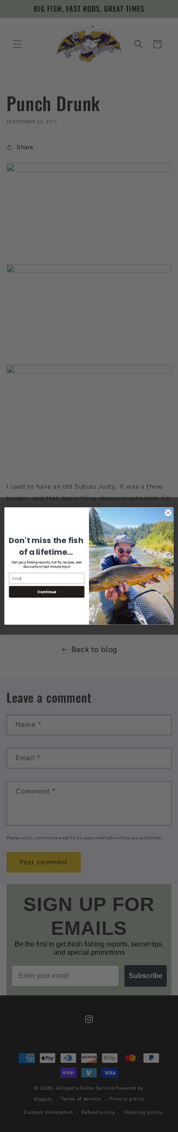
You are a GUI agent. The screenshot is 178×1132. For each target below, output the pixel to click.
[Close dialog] (168, 513)
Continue (46, 592)
